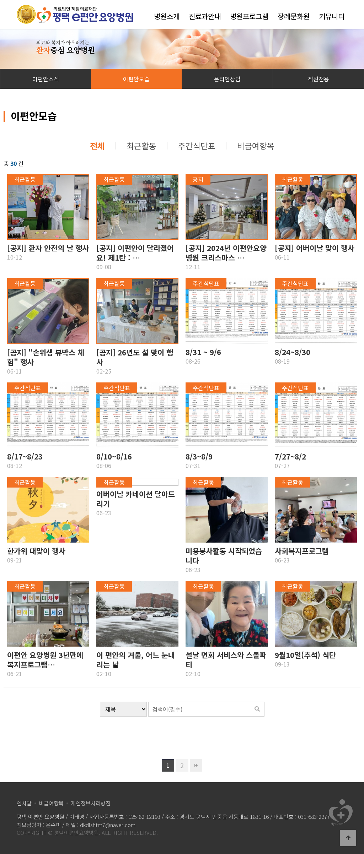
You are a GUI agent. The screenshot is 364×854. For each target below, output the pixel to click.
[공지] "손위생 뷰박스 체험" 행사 (45, 357)
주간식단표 (196, 145)
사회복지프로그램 (302, 551)
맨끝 (196, 765)
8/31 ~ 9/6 (203, 352)
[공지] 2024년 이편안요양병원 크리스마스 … (226, 252)
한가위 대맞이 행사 (36, 551)
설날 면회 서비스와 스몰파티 (226, 659)
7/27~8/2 (290, 456)
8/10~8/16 (114, 456)
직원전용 (318, 79)
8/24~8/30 (292, 352)
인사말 (24, 803)
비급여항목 (255, 145)
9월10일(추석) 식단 (305, 655)
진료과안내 (205, 16)
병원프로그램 (249, 16)
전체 (97, 145)
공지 (198, 179)
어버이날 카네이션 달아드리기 (135, 498)
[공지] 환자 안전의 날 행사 (48, 248)
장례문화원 (294, 16)
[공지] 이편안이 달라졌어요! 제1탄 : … (135, 252)
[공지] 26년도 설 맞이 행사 (134, 357)
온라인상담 (227, 79)
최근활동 (141, 145)
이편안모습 (136, 79)
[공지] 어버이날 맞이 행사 (314, 248)
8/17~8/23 (25, 456)
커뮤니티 (331, 16)
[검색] (257, 709)
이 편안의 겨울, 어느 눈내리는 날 (135, 659)
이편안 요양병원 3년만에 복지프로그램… (45, 659)
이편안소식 (45, 79)
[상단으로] (348, 838)
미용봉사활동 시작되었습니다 (224, 555)
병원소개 (167, 16)
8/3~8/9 (199, 456)
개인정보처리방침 (91, 803)
